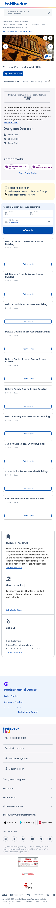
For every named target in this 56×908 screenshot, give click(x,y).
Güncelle (28, 230)
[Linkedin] (41, 839)
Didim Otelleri (11, 696)
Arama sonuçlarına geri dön (19, 31)
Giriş (11, 212)
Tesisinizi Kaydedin (18, 758)
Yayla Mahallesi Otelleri (35, 24)
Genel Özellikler (11, 81)
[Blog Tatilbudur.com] (50, 839)
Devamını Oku (11, 123)
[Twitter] (14, 839)
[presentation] (5, 46)
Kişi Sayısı (13, 220)
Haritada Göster (15, 73)
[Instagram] (5, 839)
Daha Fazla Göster (28, 173)
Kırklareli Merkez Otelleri (12, 24)
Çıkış (36, 212)
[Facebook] (23, 839)
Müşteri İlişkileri (16, 768)
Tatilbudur (7, 22)
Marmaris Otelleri (13, 702)
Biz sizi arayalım (17, 748)
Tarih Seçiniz (28, 264)
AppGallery (47, 822)
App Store (11, 822)
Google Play (29, 822)
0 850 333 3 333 (18, 738)
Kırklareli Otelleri (21, 22)
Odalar (25, 81)
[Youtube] (32, 839)
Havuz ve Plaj (36, 81)
